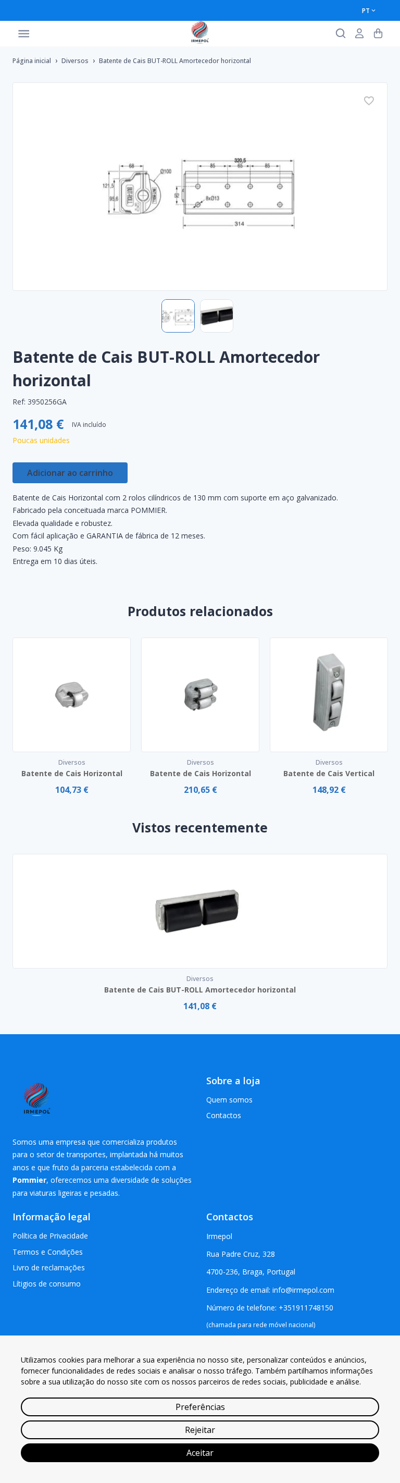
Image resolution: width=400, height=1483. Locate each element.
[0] (378, 33)
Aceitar (200, 1453)
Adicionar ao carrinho (70, 473)
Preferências (200, 1407)
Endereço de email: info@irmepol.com (270, 1290)
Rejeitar (200, 1430)
